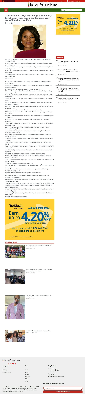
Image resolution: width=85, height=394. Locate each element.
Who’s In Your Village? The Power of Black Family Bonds (68, 62)
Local (26, 369)
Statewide (27, 371)
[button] (6, 10)
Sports (26, 381)
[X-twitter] (10, 363)
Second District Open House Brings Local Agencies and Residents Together (69, 70)
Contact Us (5, 371)
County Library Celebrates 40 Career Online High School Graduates (68, 99)
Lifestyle (27, 380)
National (27, 372)
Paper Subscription (6, 372)
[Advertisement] (68, 45)
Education (27, 376)
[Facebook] (8, 363)
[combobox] (71, 10)
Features (27, 374)
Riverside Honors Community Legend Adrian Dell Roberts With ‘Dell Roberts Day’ (68, 79)
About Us (4, 369)
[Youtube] (13, 363)
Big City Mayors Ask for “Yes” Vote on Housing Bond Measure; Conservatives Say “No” (68, 90)
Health (26, 378)
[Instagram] (15, 363)
